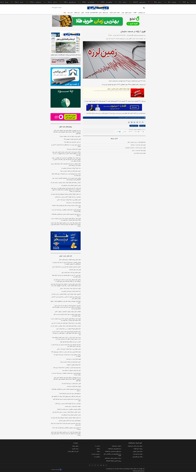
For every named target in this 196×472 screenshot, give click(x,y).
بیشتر (64, 12)
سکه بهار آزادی (26, 2)
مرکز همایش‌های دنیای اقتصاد (114, 449)
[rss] (98, 465)
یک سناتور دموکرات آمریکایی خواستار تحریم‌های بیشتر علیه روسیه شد (66, 194)
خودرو (100, 12)
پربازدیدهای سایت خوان (65, 127)
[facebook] (140, 122)
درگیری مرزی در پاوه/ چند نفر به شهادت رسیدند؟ (70, 136)
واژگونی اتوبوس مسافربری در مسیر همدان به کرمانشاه (69, 409)
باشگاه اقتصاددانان (94, 12)
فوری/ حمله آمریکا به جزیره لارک (74, 149)
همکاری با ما (97, 457)
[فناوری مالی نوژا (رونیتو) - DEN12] (66, 240)
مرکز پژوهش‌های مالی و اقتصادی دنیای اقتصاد (112, 454)
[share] (95, 465)
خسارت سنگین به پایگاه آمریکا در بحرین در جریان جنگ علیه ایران (67, 412)
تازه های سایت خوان (65, 256)
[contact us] (92, 465)
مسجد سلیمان (134, 126)
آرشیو (82, 12)
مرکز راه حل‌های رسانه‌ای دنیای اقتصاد (113, 458)
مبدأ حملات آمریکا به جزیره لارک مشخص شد (71, 168)
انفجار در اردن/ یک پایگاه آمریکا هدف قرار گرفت (70, 342)
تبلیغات (98, 449)
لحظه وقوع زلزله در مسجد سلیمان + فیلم (136, 142)
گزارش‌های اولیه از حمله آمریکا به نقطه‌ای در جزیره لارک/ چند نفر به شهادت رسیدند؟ (66, 210)
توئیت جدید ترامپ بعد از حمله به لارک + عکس (70, 288)
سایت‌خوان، (139, 117)
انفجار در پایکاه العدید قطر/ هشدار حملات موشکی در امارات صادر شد (66, 182)
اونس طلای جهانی (59, 2)
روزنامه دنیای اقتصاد (138, 449)
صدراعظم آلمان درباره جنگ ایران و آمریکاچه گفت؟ (70, 393)
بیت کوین (147, 2)
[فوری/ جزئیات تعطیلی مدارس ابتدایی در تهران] (137, 93)
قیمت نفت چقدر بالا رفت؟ (75, 270)
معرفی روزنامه (75, 446)
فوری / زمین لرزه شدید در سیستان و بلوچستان (135, 148)
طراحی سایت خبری (56, 469)
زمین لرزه (142, 126)
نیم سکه (9, 2)
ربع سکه (189, 2)
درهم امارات (161, 2)
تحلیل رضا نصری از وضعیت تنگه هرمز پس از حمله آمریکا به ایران (66, 267)
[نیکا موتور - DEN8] (66, 61)
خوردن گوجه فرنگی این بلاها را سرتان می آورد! (70, 171)
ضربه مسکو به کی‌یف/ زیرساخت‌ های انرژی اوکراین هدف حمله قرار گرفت (66, 206)
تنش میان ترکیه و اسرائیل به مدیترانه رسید (71, 370)
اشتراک (98, 451)
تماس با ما (97, 446)
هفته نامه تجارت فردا (137, 454)
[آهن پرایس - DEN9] (66, 76)
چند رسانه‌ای (77, 12)
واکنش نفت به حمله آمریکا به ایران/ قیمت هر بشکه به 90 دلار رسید (66, 323)
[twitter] (137, 122)
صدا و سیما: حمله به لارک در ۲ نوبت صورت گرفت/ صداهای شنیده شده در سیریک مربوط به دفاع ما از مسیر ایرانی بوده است (66, 338)
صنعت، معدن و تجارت (114, 12)
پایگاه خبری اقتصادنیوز (137, 457)
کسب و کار (70, 12)
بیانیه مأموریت (75, 449)
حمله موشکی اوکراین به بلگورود (74, 365)
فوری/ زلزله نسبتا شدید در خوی (138, 150)
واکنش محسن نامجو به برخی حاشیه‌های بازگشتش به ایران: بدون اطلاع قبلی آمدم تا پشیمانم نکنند (66, 179)
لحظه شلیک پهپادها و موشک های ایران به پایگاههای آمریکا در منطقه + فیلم (66, 302)
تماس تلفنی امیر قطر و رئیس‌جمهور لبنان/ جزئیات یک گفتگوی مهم (66, 396)
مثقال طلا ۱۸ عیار (78, 2)
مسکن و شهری (128, 12)
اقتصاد (134, 12)
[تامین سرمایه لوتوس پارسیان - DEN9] (66, 98)
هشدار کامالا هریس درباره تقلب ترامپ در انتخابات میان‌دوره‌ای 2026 (66, 352)
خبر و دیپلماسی (141, 12)
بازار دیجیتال (105, 12)
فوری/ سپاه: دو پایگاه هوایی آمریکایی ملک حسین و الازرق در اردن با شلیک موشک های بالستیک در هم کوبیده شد (66, 219)
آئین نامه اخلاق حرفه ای (73, 451)
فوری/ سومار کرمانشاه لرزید (139, 153)
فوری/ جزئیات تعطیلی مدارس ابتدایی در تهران (118, 89)
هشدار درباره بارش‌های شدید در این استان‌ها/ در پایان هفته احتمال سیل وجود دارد (66, 174)
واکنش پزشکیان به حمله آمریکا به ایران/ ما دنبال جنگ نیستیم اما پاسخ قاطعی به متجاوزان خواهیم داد (67, 263)
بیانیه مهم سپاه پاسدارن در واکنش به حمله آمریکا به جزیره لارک (67, 367)
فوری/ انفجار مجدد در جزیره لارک (73, 202)
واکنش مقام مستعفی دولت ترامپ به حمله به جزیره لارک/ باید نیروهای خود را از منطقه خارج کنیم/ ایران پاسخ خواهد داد (67, 280)
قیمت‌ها (87, 12)
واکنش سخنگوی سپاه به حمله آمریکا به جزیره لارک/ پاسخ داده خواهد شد (67, 355)
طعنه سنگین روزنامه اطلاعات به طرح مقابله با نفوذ (70, 259)
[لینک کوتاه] (142, 122)
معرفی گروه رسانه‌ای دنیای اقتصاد (135, 446)
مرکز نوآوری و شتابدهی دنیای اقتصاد (113, 451)
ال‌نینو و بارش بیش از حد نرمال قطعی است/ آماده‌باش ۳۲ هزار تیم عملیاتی (66, 145)
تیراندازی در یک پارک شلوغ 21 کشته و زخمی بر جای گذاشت (68, 403)
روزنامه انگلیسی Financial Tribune (113, 461)
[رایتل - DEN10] (66, 117)
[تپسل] (87, 104)
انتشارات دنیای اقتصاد (116, 446)
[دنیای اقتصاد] (98, 8)
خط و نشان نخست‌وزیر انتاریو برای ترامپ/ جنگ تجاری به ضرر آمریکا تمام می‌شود (66, 424)
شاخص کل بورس (130, 2)
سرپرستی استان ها (96, 454)
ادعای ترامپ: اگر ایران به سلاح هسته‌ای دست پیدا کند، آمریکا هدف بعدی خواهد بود (66, 276)
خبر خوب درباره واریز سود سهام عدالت (72, 142)
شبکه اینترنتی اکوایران (137, 451)
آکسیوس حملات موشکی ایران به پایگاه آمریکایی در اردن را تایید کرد (66, 294)
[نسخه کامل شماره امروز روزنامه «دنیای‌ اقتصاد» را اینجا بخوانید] (66, 42)
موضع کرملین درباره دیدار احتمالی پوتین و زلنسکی (70, 420)
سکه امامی (43, 2)
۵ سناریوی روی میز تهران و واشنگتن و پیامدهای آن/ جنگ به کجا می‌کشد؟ (66, 428)
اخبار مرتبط (114, 139)
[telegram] (131, 122)
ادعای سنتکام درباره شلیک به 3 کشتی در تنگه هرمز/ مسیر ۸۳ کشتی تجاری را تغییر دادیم (66, 297)
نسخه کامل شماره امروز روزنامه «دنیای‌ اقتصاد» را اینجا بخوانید (66, 55)
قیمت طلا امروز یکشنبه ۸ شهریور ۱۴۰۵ (72, 139)
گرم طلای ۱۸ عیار (97, 2)
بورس (122, 12)
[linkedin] (134, 122)
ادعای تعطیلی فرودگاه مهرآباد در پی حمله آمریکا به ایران (68, 329)
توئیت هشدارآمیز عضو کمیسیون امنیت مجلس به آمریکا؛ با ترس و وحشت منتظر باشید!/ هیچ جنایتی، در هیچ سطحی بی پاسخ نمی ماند (66, 333)
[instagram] (106, 465)
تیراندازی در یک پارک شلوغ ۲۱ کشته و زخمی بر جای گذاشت (68, 197)
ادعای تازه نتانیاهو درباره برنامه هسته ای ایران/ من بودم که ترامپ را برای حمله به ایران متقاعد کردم (66, 345)
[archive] (90, 465)
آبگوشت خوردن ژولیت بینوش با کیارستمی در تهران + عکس (68, 311)
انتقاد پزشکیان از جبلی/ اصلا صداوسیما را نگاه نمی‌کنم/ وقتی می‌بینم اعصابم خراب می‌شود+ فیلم (66, 164)
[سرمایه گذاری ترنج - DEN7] (98, 21)
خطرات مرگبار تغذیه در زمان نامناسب (73, 406)
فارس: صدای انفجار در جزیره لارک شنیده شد (71, 383)
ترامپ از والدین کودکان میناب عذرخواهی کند (71, 185)
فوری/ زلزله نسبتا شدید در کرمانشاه (138, 145)
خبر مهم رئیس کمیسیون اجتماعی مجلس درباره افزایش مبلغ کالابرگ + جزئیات (66, 215)
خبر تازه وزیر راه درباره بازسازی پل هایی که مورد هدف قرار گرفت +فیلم (67, 400)
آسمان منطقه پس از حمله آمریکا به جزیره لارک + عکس (69, 200)
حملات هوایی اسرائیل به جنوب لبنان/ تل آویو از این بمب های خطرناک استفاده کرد (67, 315)
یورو (175, 2)
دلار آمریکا (112, 2)
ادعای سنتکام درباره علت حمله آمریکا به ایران (71, 272)
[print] (129, 122)
